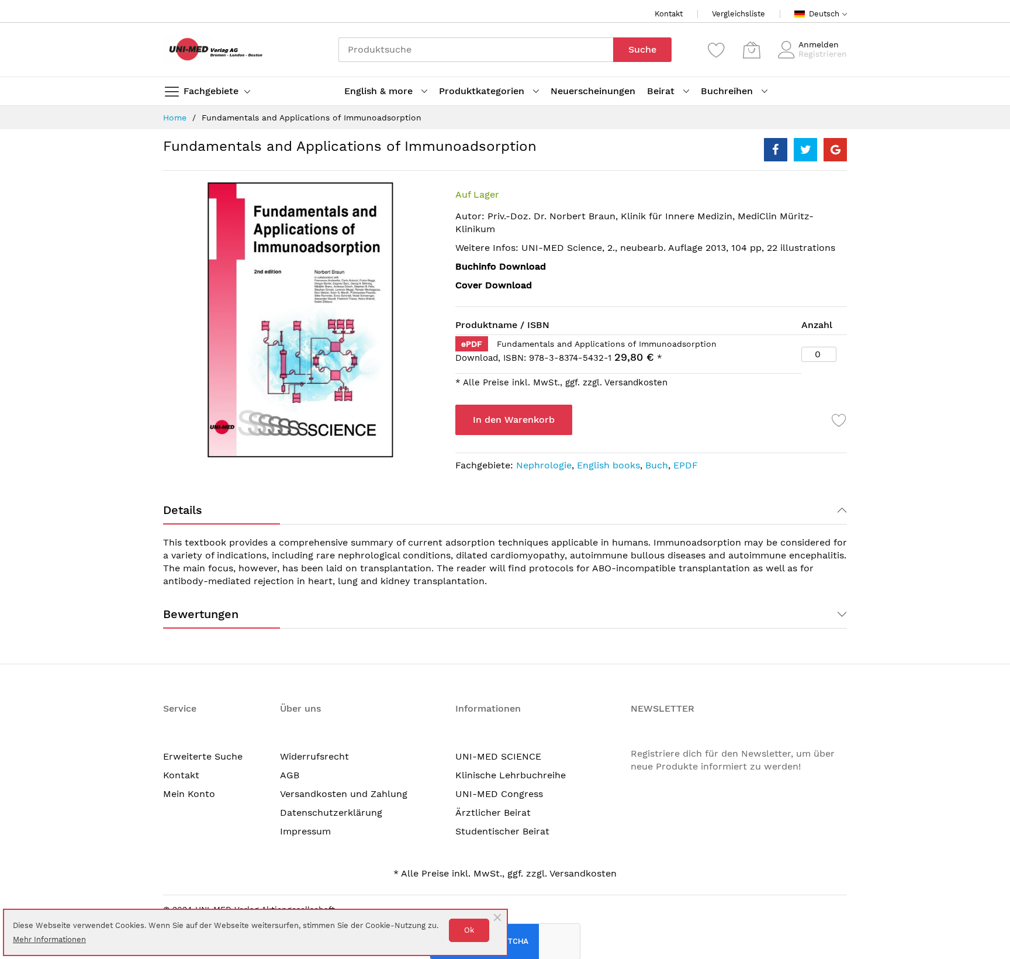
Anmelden (818, 44)
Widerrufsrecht (314, 756)
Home (174, 117)
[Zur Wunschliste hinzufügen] (839, 420)
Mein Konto (189, 793)
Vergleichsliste (738, 13)
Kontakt (669, 13)
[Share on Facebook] (775, 149)
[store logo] (212, 49)
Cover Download (493, 285)
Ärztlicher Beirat (493, 812)
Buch (656, 465)
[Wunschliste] (716, 49)
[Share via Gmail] (835, 149)
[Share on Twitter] (805, 149)
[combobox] (475, 49)
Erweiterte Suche (203, 756)
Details (182, 510)
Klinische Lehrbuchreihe (510, 775)
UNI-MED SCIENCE (498, 756)
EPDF (685, 465)
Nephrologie (544, 465)
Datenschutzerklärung (331, 812)
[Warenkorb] (751, 49)
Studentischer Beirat (502, 831)
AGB (289, 775)
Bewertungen (200, 614)
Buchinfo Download (500, 266)
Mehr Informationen (49, 939)
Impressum (305, 831)
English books (608, 465)
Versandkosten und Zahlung (343, 793)
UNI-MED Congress (499, 793)
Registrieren (822, 53)
